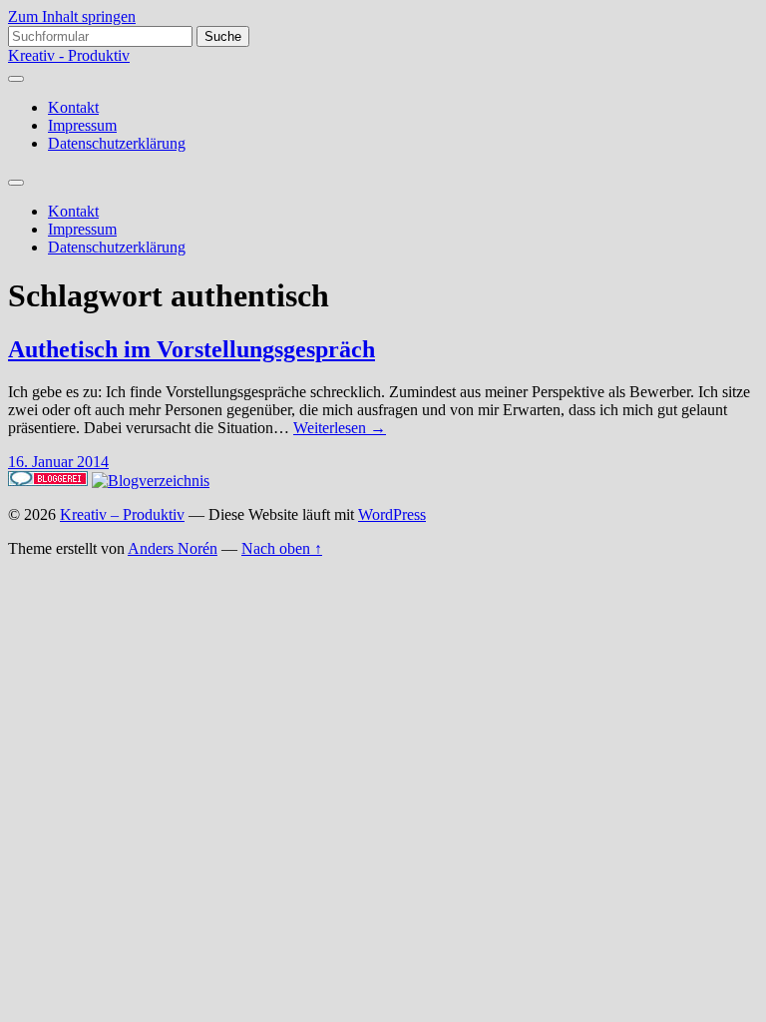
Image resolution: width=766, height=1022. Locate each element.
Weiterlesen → (339, 427)
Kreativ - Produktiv (69, 55)
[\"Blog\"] (150, 480)
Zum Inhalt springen (72, 16)
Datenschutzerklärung (117, 143)
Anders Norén (172, 548)
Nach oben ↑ (281, 548)
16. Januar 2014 (58, 461)
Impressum (82, 125)
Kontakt (73, 107)
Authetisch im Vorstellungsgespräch (191, 349)
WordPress (392, 514)
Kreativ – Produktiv (122, 514)
